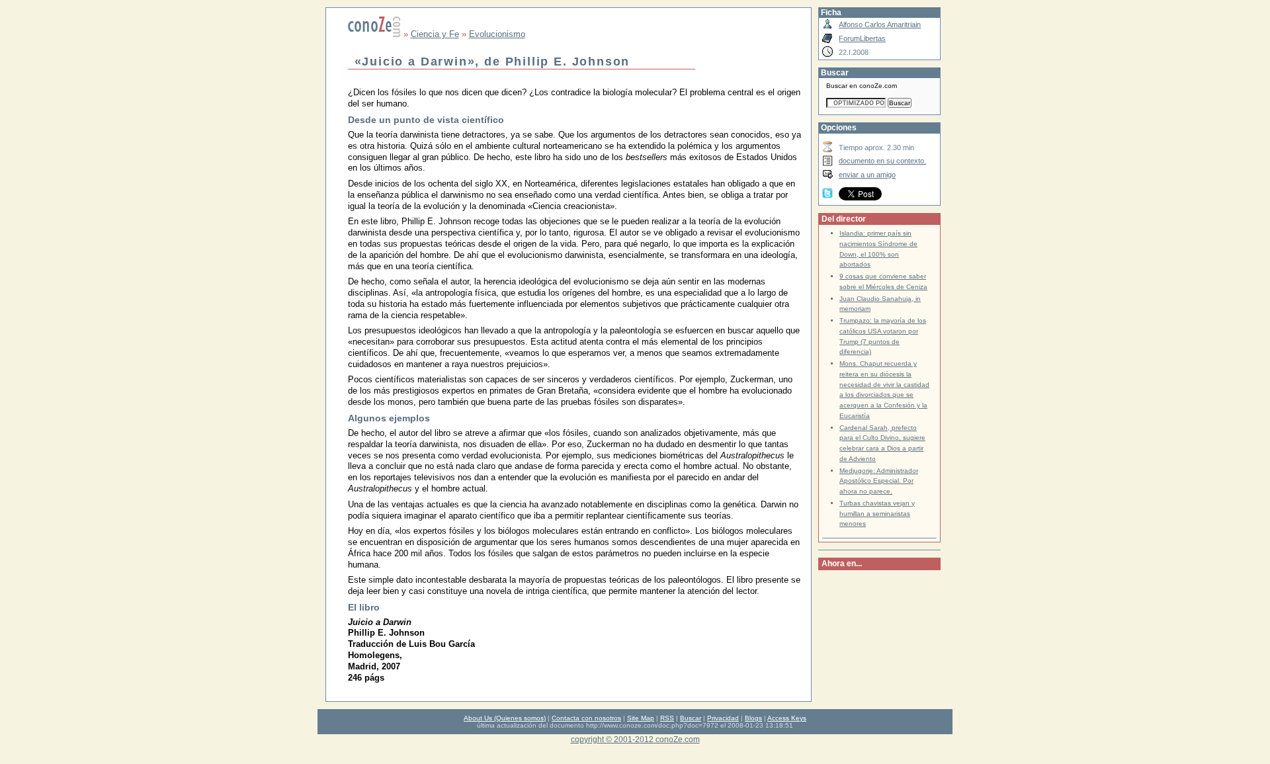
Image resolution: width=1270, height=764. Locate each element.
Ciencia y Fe (435, 34)
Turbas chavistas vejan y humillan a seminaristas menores (877, 513)
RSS (667, 718)
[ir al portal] (374, 34)
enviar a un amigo (867, 175)
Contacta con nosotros (586, 718)
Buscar (690, 718)
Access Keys (786, 718)
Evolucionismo (497, 34)
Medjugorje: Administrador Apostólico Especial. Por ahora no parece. (878, 481)
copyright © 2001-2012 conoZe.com (635, 739)
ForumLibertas (862, 38)
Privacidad (723, 718)
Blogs (753, 718)
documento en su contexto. (882, 161)
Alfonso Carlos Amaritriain (880, 24)
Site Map (640, 718)
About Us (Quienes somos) (505, 718)
